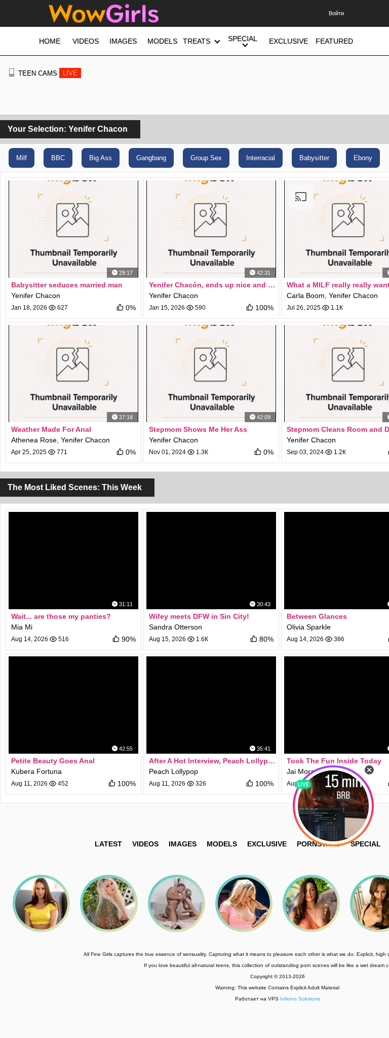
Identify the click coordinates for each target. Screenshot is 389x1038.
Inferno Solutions (300, 999)
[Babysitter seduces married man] (73, 229)
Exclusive (267, 844)
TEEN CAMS (47, 73)
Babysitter (314, 158)
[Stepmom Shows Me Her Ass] (211, 373)
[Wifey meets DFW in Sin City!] (211, 560)
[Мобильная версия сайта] (12, 72)
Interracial (260, 158)
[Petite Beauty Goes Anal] (73, 705)
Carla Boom (306, 295)
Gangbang (151, 158)
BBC (58, 158)
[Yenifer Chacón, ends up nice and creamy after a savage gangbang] (211, 229)
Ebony (363, 158)
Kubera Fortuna (36, 771)
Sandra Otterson (175, 627)
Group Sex (206, 158)
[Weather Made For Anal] (73, 373)
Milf (21, 158)
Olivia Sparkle (309, 627)
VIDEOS (145, 844)
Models (222, 844)
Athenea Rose (34, 440)
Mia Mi (21, 627)
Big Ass (100, 158)
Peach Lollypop (173, 771)
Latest (108, 844)
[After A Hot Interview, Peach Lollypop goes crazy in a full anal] (211, 705)
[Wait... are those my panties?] (73, 560)
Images (183, 844)
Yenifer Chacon (35, 295)
